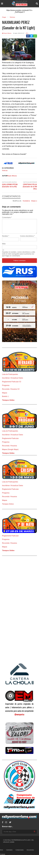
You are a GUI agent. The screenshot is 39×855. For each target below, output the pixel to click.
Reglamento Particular (10, 438)
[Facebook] (28, 36)
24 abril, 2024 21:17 (18, 33)
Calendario (9, 850)
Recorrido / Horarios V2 (10, 389)
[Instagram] (6, 822)
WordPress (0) (17, 201)
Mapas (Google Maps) (10, 449)
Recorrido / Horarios (9, 446)
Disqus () (34, 201)
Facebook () (26, 201)
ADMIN (12, 842)
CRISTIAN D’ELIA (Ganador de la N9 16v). (30, 187)
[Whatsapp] (35, 36)
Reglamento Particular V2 (11, 382)
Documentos (30, 850)
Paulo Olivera (7, 33)
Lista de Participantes (10, 374)
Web (4, 244)
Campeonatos (20, 850)
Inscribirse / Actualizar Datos (12, 378)
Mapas (4, 393)
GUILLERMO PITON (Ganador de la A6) (10, 186)
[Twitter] (31, 36)
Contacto (2, 854)
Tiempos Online (8, 400)
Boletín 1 (5, 396)
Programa (5, 385)
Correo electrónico (27, 236)
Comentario (7, 217)
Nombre (5, 236)
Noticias (5, 170)
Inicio (1, 850)
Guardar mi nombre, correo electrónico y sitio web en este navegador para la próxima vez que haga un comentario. (18, 254)
